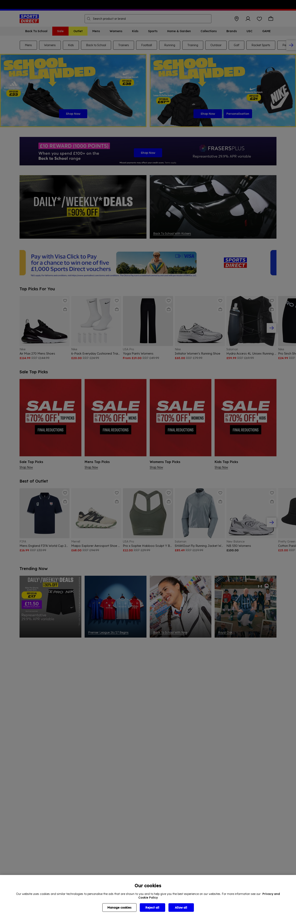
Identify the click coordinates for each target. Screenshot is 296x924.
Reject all (152, 907)
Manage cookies (119, 907)
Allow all (181, 907)
